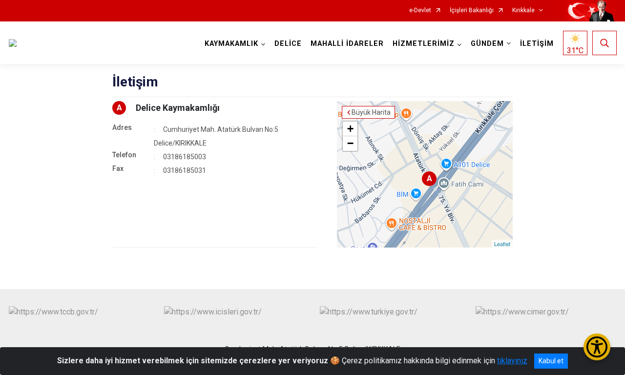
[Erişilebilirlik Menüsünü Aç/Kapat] (596, 346)
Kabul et (551, 361)
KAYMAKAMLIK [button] (231, 44)
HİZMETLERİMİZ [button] (424, 44)
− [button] (350, 143)
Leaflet (502, 244)
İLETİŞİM (537, 44)
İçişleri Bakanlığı (472, 10)
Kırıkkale (523, 10)
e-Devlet (420, 10)
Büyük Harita (371, 112)
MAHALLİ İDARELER (347, 44)
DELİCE (288, 44)
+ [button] (350, 129)
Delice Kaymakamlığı (178, 108)
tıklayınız (512, 360)
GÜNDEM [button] (487, 44)
